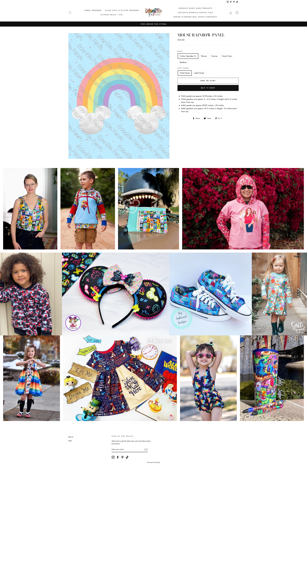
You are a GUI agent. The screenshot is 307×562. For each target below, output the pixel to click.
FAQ (70, 441)
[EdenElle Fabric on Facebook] (117, 457)
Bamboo (183, 62)
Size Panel (183, 68)
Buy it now (208, 88)
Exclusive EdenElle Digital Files (195, 12)
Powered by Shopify (153, 462)
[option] (153, 24)
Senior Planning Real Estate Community (195, 17)
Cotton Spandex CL (188, 56)
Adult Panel (199, 73)
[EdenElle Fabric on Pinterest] (122, 457)
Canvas (214, 56)
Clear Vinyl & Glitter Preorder (122, 10)
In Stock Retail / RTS (111, 15)
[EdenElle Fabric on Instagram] (113, 457)
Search (70, 437)
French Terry (227, 56)
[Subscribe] (146, 449)
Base (180, 51)
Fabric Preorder (92, 10)
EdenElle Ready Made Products (195, 8)
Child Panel (185, 73)
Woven (204, 56)
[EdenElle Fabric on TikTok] (127, 457)
